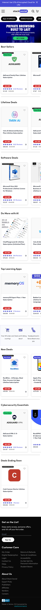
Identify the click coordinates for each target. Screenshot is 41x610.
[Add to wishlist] (24, 54)
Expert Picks (7, 581)
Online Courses (26, 18)
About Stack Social (9, 578)
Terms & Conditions (28, 555)
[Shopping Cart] (37, 11)
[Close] (37, 2)
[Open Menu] (3, 11)
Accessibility (25, 558)
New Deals (7, 349)
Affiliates (5, 587)
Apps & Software (9, 18)
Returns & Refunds (28, 552)
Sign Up (8, 540)
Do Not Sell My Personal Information (29, 562)
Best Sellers (7, 46)
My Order (6, 552)
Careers (5, 593)
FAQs (4, 564)
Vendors (5, 590)
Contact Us (6, 561)
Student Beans (26, 566)
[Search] (33, 11)
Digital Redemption (10, 555)
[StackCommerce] (20, 606)
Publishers (6, 584)
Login (4, 558)
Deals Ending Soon (11, 460)
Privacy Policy (7, 567)
